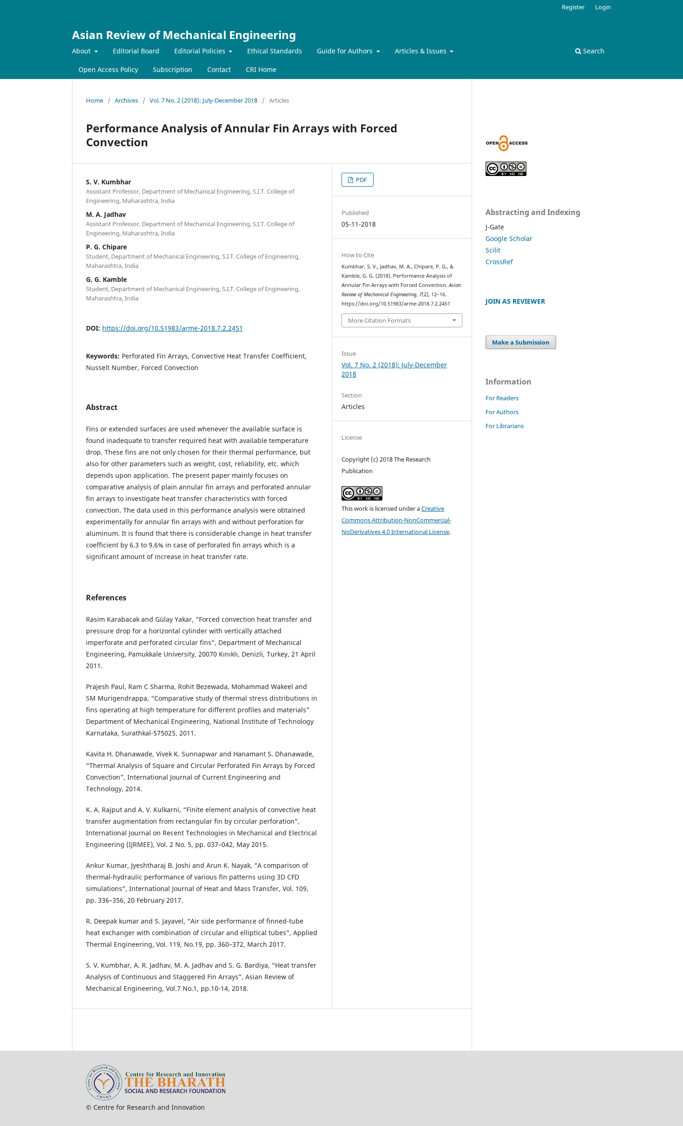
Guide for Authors (345, 50)
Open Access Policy (108, 69)
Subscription (172, 69)
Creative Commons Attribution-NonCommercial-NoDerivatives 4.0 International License (396, 520)
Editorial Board (136, 50)
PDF (361, 180)
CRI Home (261, 69)
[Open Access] (507, 148)
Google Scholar (509, 238)
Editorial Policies (200, 50)
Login (603, 7)
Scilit (493, 250)
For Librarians (505, 426)
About (82, 50)
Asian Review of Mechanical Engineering (184, 34)
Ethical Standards (274, 50)
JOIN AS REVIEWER (515, 301)
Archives (126, 100)
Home (94, 100)
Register (573, 7)
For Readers (502, 398)
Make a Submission (521, 342)
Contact (219, 69)
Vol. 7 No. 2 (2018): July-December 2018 (203, 100)
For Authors (502, 412)
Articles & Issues (421, 50)
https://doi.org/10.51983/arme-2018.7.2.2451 (172, 328)
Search (592, 50)
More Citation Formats (379, 320)
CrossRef (499, 261)
